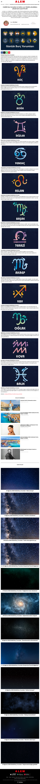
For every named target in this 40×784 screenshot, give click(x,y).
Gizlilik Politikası (31, 777)
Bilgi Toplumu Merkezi (19, 777)
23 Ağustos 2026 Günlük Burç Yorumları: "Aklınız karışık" (20, 468)
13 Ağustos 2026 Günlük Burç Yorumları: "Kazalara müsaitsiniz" (20, 493)
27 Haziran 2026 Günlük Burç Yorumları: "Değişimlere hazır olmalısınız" (20, 568)
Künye (7, 777)
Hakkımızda (14, 777)
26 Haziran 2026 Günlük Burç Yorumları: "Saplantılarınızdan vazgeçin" (20, 593)
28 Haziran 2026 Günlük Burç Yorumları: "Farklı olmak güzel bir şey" (20, 518)
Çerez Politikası (25, 777)
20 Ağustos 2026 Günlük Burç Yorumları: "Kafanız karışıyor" (20, 667)
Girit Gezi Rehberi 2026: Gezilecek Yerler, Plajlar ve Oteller (11, 436)
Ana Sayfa (2, 4)
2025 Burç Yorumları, (12, 394)
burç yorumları (19, 394)
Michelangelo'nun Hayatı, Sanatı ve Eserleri (8, 449)
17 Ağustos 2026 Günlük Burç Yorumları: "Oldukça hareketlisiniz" (20, 692)
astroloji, (6, 394)
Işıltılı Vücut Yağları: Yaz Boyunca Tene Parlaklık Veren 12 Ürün (12, 424)
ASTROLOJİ (7, 4)
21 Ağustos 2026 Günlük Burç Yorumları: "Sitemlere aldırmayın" (20, 717)
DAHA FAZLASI (20, 464)
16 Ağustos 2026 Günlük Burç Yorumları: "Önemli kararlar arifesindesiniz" (20, 618)
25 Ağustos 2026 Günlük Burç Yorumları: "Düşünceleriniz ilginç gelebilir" (20, 742)
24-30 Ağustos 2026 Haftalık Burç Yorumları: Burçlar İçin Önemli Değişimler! (20, 543)
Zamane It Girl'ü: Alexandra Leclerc (7, 400)
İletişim (10, 777)
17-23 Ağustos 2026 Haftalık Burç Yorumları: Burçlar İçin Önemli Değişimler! (20, 642)
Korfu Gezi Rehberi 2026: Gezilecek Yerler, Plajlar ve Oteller (11, 412)
